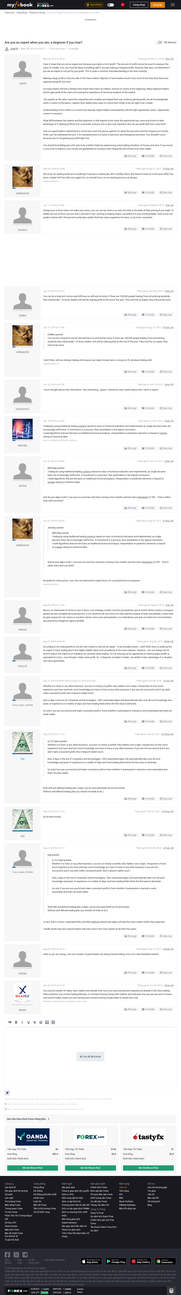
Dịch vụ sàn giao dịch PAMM (75, 1208)
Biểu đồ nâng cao (127, 1208)
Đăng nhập (139, 4)
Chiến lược (38, 1198)
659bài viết (168, 949)
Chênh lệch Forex (98, 1187)
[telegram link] (25, 1255)
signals (163, 433)
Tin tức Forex (11, 1212)
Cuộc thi (37, 1201)
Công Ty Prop (97, 1213)
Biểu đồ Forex (39, 1205)
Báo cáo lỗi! (153, 1198)
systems (82, 426)
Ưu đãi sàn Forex (98, 1201)
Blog (150, 1205)
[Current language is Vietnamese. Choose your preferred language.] (123, 4)
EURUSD (35, 1289)
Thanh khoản (11, 1226)
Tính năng (124, 1191)
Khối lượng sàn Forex (100, 1198)
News (79, 1292)
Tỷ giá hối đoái (12, 1240)
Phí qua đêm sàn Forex (101, 1194)
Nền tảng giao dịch (71, 1219)
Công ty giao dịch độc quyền (75, 1191)
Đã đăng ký (170, 42)
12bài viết (169, 291)
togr (23, 758)
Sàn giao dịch (68, 1187)
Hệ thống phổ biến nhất (44, 1194)
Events (80, 1289)
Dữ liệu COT (10, 1222)
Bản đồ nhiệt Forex (14, 1233)
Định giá (132, 156)
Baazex (22, 1009)
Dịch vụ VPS (68, 1194)
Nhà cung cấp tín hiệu (72, 1198)
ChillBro (22, 315)
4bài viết (169, 59)
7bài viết (169, 205)
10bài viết (169, 384)
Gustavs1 (22, 229)
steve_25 (22, 665)
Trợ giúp (152, 1191)
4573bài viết (168, 734)
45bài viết (169, 985)
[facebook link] (7, 1255)
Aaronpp (22, 629)
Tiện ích (123, 1187)
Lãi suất (8, 1194)
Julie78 (14, 48)
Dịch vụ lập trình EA (71, 1201)
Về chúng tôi (154, 1201)
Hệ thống (37, 1191)
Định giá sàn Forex (99, 1191)
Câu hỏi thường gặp (157, 1187)
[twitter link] (16, 1255)
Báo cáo (168, 156)
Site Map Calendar (55, 1259)
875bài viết (168, 168)
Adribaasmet (22, 193)
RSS (121, 1198)
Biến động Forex (12, 1205)
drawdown (143, 497)
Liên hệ (151, 1194)
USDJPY (35, 1292)
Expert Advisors (69, 1222)
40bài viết (169, 641)
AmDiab (23, 973)
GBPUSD (57, 1289)
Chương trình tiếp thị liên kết (75, 1205)
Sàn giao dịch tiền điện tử (74, 1226)
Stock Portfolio (126, 1201)
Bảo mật (19, 1261)
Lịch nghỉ (9, 1198)
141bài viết (168, 680)
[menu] (172, 4)
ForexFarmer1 (23, 408)
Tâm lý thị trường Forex (44, 1208)
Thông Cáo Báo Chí (99, 1205)
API (120, 1194)
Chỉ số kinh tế (11, 1236)
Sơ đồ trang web (33, 1261)
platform (95, 922)
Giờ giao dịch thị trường (16, 1191)
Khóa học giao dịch (71, 1230)
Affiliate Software (127, 1205)
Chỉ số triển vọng (41, 1212)
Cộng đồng (38, 1187)
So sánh (94, 1230)
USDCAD (57, 1292)
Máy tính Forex (12, 1230)
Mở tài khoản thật (32, 1167)
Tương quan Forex (14, 1208)
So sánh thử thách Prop (101, 1216)
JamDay (22, 485)
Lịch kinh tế (10, 1187)
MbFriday (22, 445)
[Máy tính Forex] (171, 1291)
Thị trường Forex (13, 1201)
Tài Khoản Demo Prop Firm (103, 1227)
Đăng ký (157, 4)
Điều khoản (8, 1261)
